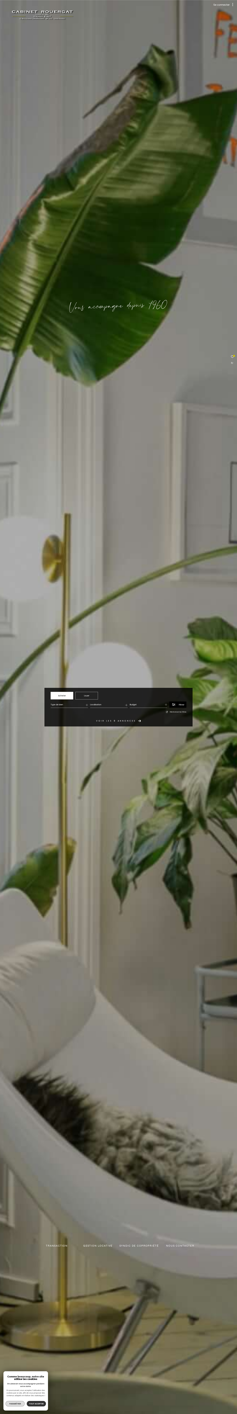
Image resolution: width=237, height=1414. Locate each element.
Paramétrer (15, 1403)
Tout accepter (36, 1403)
